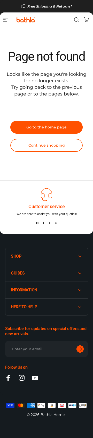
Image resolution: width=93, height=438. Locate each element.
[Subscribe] (80, 349)
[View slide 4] (56, 223)
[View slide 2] (43, 223)
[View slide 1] (37, 223)
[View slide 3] (50, 223)
